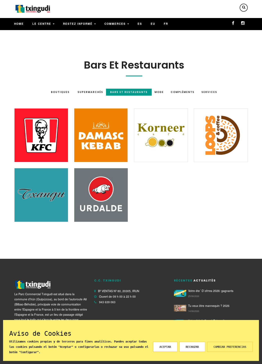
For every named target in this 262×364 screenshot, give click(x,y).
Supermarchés (90, 92)
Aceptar (165, 346)
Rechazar (192, 346)
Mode (159, 92)
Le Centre (42, 24)
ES (140, 24)
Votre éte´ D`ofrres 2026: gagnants (210, 291)
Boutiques (60, 92)
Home (19, 24)
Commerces (115, 24)
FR (166, 24)
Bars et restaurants (129, 92)
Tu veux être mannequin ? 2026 (208, 306)
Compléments (182, 92)
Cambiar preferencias (229, 346)
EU (153, 24)
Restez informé (78, 24)
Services (209, 92)
